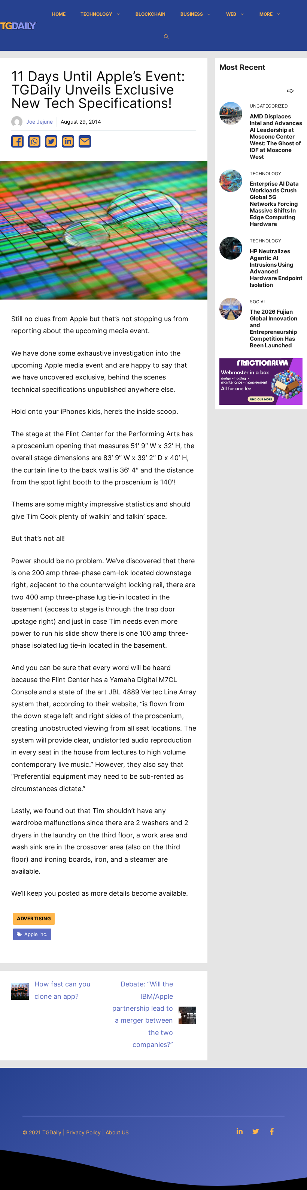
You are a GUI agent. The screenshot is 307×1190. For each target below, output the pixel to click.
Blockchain (150, 14)
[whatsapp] (34, 141)
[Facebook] (271, 1131)
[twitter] (51, 141)
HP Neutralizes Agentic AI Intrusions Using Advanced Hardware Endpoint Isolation (276, 268)
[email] (85, 141)
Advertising (34, 918)
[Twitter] (255, 1131)
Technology (96, 14)
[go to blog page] (290, 90)
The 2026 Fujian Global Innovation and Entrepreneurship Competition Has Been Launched (273, 328)
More (266, 14)
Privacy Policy (83, 1132)
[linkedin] (68, 141)
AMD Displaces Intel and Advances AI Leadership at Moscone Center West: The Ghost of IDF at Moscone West (276, 136)
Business (191, 14)
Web (231, 14)
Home (59, 14)
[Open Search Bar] (166, 36)
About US (117, 1132)
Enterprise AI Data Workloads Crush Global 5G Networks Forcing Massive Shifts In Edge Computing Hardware (274, 203)
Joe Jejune (39, 121)
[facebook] (17, 141)
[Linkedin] (239, 1131)
